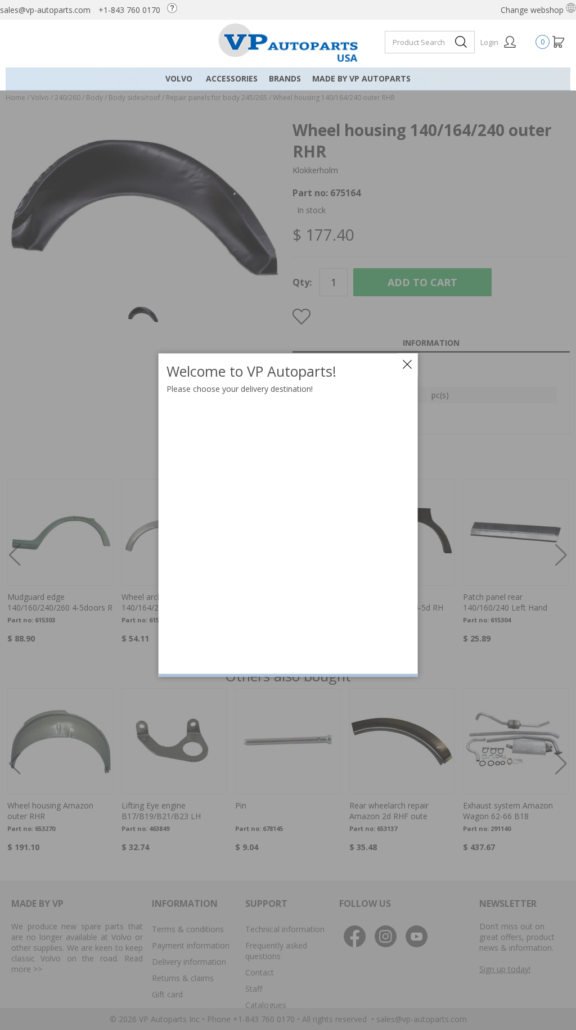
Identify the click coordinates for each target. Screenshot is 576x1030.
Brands (285, 78)
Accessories (232, 78)
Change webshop (533, 9)
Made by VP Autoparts (361, 78)
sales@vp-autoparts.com (45, 9)
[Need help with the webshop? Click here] (175, 9)
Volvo (178, 78)
